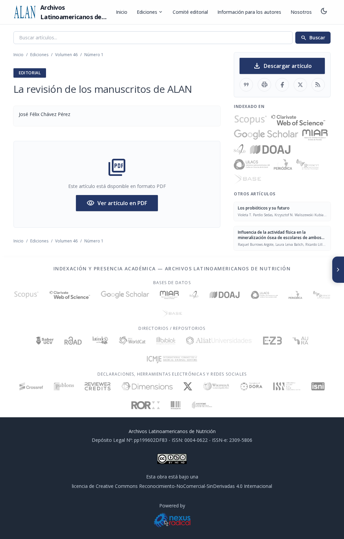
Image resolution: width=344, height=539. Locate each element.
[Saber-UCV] (45, 341)
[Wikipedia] (216, 386)
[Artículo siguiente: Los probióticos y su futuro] (338, 269)
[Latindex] (100, 341)
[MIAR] (315, 134)
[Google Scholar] (266, 134)
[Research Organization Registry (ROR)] (145, 405)
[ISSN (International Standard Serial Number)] (287, 386)
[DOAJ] (270, 149)
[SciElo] (239, 149)
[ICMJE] (172, 359)
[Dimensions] (147, 386)
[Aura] (300, 341)
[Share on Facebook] (282, 84)
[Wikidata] (175, 405)
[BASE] (247, 179)
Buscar (313, 37)
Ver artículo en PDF (117, 203)
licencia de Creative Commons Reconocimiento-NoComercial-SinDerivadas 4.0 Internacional (172, 486)
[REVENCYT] (307, 164)
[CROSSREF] (31, 386)
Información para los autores (249, 12)
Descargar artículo (282, 66)
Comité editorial (190, 12)
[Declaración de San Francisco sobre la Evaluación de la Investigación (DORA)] (251, 386)
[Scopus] (250, 120)
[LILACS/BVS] (252, 164)
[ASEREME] (202, 405)
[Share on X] (300, 84)
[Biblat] (165, 341)
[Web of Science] (298, 120)
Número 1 (93, 54)
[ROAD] (73, 341)
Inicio (121, 12)
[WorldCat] (132, 341)
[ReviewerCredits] (98, 386)
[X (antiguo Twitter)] (187, 386)
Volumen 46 (66, 54)
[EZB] (272, 341)
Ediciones (150, 12)
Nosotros (301, 12)
